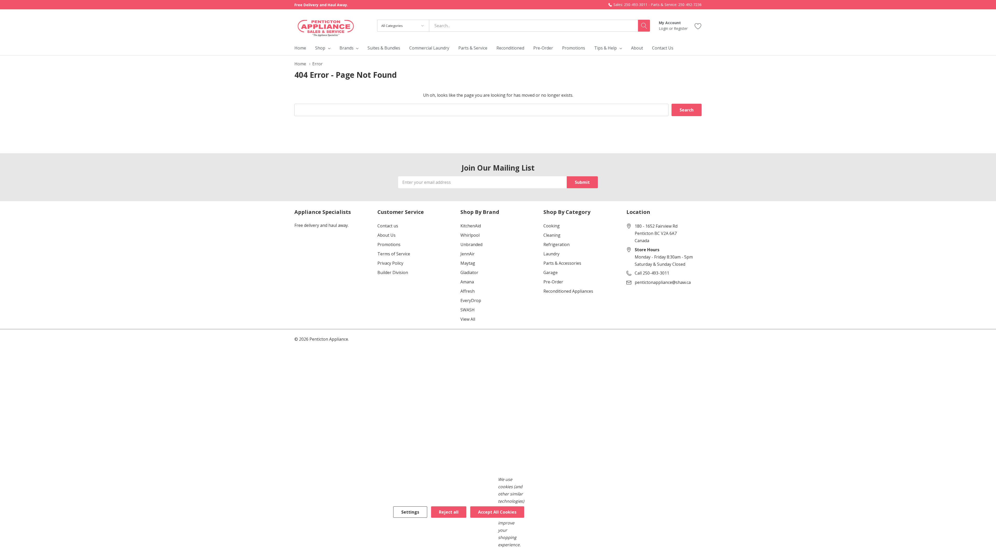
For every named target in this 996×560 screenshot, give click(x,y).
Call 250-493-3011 (652, 273)
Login (664, 28)
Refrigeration (556, 244)
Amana (467, 282)
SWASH (467, 310)
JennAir (467, 254)
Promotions (388, 244)
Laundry (551, 254)
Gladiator (469, 272)
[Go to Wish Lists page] (698, 25)
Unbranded (471, 244)
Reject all (449, 512)
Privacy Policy (390, 263)
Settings (410, 512)
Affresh (467, 291)
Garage (550, 272)
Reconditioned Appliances (568, 291)
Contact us (387, 226)
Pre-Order (553, 282)
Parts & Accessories (562, 263)
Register (681, 28)
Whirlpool (470, 235)
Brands (347, 48)
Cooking (551, 226)
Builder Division (392, 272)
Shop (320, 48)
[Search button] (644, 26)
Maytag (467, 263)
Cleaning (552, 235)
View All (467, 319)
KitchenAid (470, 226)
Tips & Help (605, 48)
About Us (386, 235)
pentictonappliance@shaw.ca (663, 282)
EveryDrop (470, 300)
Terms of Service (393, 254)
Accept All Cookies (497, 512)
